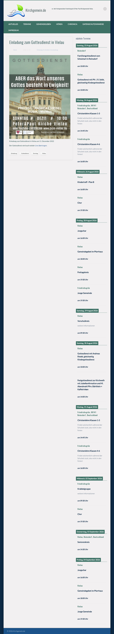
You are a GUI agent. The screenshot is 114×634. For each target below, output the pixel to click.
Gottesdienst (25, 153)
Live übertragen (41, 146)
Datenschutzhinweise (93, 24)
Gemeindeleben (43, 24)
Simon (15, 50)
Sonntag (35, 153)
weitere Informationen (86, 326)
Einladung (39, 50)
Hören (59, 24)
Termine (27, 24)
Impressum (13, 30)
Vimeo (100, 9)
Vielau (44, 153)
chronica (72, 24)
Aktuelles (13, 24)
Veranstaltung (54, 50)
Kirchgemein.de (36, 10)
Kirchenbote (46, 50)
